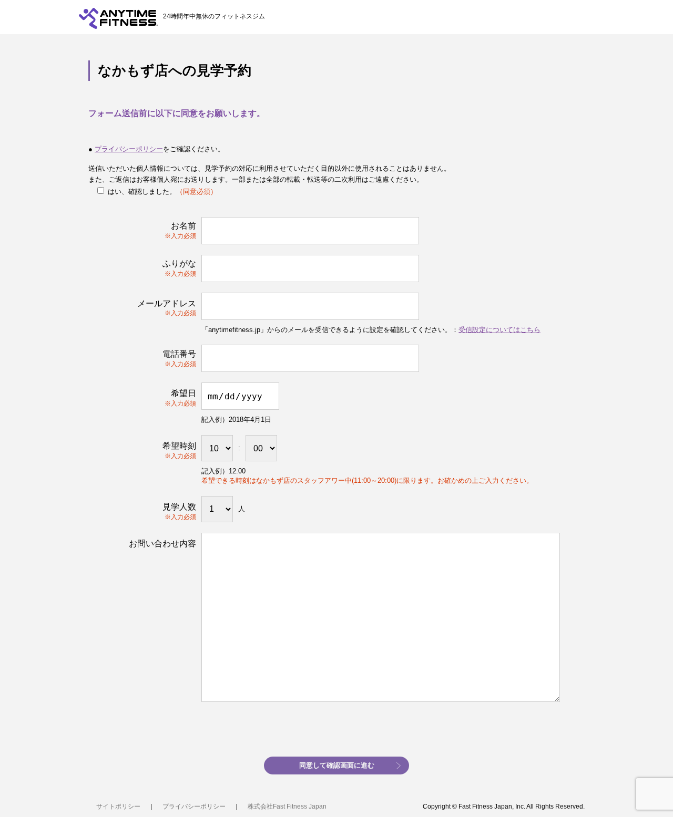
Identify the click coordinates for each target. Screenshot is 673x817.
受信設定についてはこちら (499, 330)
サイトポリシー (118, 806)
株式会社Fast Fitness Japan (287, 806)
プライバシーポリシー (129, 149)
